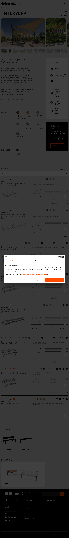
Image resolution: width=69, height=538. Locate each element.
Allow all (54, 280)
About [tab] (54, 260)
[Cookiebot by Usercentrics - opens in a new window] (58, 257)
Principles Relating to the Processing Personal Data (34, 274)
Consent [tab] (14, 260)
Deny (15, 280)
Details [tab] (34, 260)
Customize (33, 280)
